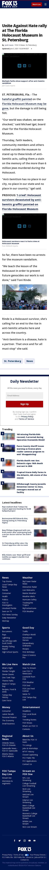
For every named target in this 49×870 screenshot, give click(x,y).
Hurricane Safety (29, 599)
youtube (29, 841)
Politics (5, 599)
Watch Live (37, 4)
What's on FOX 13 (30, 726)
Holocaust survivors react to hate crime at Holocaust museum (20, 242)
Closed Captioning (30, 754)
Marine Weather (29, 593)
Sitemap (5, 621)
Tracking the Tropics (27, 603)
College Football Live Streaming (29, 784)
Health (5, 596)
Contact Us (27, 764)
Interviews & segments (7, 782)
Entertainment (31, 707)
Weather (27, 577)
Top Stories (7, 581)
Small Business (8, 723)
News (29, 361)
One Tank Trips (8, 677)
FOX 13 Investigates (7, 603)
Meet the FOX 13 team (29, 740)
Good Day (28, 627)
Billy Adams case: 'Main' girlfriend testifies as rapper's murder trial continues (16, 557)
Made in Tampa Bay (8, 685)
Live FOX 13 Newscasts (27, 672)
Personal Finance (9, 717)
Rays (4, 634)
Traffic (25, 631)
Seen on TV (7, 611)
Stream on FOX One (28, 772)
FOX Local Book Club (29, 715)
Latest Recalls (8, 714)
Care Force (6, 700)
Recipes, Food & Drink (9, 690)
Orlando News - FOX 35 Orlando (9, 744)
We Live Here (10, 664)
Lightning (6, 637)
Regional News (7, 737)
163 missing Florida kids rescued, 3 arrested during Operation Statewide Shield (31, 437)
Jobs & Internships (30, 748)
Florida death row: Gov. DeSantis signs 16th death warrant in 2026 (30, 463)
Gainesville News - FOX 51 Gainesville (10, 749)
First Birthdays (28, 652)
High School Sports (10, 652)
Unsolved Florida (9, 608)
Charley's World (29, 634)
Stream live (6, 778)
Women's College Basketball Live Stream (29, 815)
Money (6, 707)
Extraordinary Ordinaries (28, 644)
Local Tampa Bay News (9, 585)
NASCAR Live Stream (28, 795)
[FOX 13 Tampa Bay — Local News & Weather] (9, 4)
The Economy (8, 720)
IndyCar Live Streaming (27, 801)
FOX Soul (26, 685)
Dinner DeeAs (8, 674)
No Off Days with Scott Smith (9, 642)
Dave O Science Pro (29, 656)
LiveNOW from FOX (28, 677)
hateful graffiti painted (17, 99)
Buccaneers (7, 631)
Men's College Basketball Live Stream (28, 808)
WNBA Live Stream (27, 822)
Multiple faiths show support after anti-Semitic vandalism (23, 82)
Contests (26, 729)
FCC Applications (29, 761)
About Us (27, 735)
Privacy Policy (27, 416)
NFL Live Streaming (26, 779)
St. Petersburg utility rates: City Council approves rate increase (15, 544)
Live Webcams (28, 590)
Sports (6, 627)
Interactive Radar (29, 587)
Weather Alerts (28, 596)
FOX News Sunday (10, 614)
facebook (15, 841)
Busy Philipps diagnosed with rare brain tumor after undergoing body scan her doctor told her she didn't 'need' (17, 533)
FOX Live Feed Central (28, 689)
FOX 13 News (20, 45)
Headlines (26, 711)
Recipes (25, 649)
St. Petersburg (31, 45)
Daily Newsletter (9, 617)
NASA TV (26, 694)
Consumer (6, 593)
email (34, 841)
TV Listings (27, 745)
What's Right (7, 668)
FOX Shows (27, 723)
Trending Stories (29, 719)
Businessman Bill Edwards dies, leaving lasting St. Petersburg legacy (15, 520)
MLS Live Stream (29, 827)
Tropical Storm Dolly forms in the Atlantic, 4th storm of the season (32, 475)
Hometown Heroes (27, 638)
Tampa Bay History (7, 696)
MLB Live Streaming (26, 790)
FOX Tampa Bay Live (29, 698)
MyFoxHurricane (29, 608)
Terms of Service (26, 419)
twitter (20, 841)
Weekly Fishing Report (8, 647)
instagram (24, 841)
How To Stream (29, 668)
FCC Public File (28, 758)
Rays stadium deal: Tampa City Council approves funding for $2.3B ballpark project (16, 509)
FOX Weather (28, 611)
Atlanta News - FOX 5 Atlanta (8, 755)
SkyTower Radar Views (29, 582)
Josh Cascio (9, 45)
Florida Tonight (8, 671)
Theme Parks (7, 680)
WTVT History (28, 751)
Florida (5, 590)
